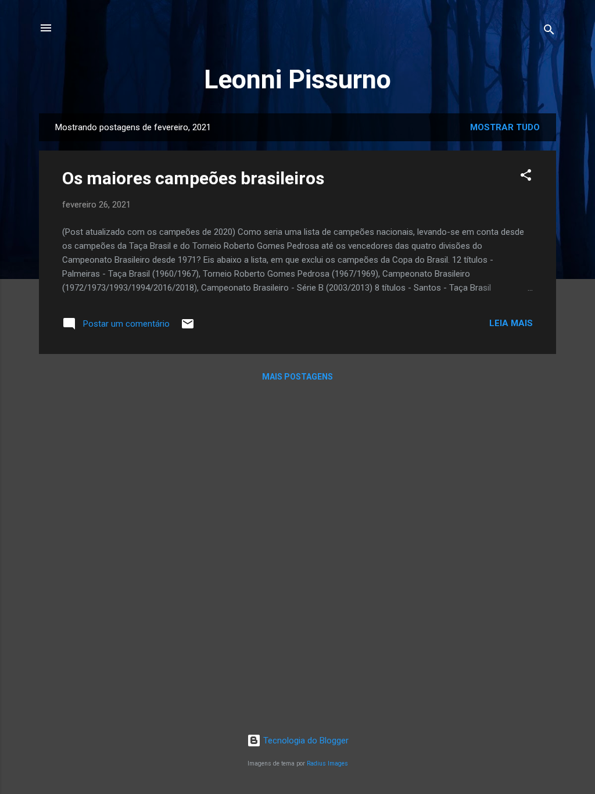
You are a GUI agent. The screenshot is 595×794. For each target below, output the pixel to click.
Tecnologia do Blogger (305, 740)
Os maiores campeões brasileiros (193, 178)
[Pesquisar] (549, 31)
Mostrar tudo (505, 127)
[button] (526, 177)
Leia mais (511, 323)
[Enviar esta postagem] (188, 328)
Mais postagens (297, 376)
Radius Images (327, 763)
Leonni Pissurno (297, 79)
